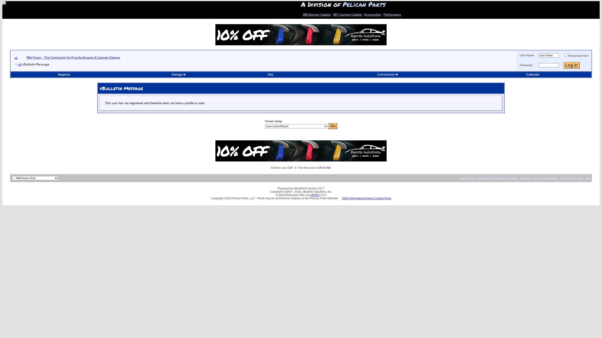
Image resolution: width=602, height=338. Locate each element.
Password (526, 65)
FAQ (270, 75)
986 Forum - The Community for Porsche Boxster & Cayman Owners (73, 57)
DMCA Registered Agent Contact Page (366, 198)
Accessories (372, 14)
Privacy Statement (545, 178)
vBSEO (315, 195)
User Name (527, 55)
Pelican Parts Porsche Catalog (497, 178)
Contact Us (466, 178)
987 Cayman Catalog (347, 14)
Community (386, 75)
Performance (392, 14)
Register (64, 75)
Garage (177, 75)
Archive (525, 178)
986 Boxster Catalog (317, 14)
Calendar (532, 75)
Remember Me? (578, 56)
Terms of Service (571, 178)
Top (587, 178)
